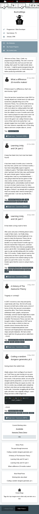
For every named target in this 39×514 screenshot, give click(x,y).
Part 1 (22, 372)
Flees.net (10, 1)
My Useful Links (11, 50)
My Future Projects (12, 47)
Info (19, 437)
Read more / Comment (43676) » (17, 418)
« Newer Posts (8, 508)
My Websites (10, 43)
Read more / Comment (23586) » (17, 276)
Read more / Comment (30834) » (17, 206)
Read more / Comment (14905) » (17, 347)
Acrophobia (19, 429)
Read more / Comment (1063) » (17, 136)
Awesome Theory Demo (19, 432)
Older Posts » (22, 508)
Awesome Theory (25, 1)
